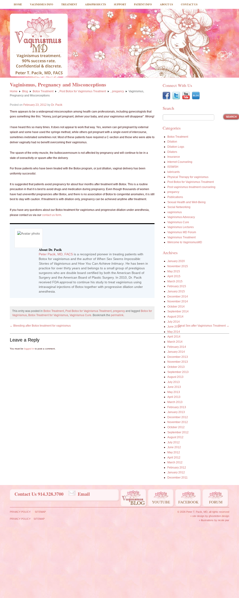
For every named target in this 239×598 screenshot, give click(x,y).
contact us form (51, 215)
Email (84, 494)
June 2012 (174, 447)
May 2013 (173, 392)
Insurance (173, 156)
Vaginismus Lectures (180, 227)
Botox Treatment (43, 91)
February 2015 (176, 286)
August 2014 (175, 316)
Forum (215, 501)
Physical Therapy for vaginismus (187, 177)
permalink (117, 315)
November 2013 (177, 361)
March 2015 (175, 281)
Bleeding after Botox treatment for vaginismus (40, 325)
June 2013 (174, 387)
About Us (166, 4)
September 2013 (178, 372)
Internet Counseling (179, 162)
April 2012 (173, 457)
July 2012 (173, 442)
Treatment (69, 4)
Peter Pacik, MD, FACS (56, 254)
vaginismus (174, 212)
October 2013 (176, 367)
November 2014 (177, 301)
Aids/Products (95, 4)
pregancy (118, 91)
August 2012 (175, 437)
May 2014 (173, 331)
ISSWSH (172, 166)
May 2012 (173, 452)
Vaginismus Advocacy (181, 217)
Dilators (172, 152)
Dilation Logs (175, 146)
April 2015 (173, 276)
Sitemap (40, 511)
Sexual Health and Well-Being (186, 202)
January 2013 (176, 412)
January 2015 (176, 291)
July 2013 (173, 382)
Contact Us (189, 4)
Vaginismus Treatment (181, 237)
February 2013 (176, 407)
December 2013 (177, 357)
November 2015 (177, 266)
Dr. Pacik (56, 104)
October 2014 (176, 306)
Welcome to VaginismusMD (184, 242)
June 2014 (174, 326)
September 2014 (178, 311)
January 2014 (176, 351)
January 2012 (176, 472)
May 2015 (173, 271)
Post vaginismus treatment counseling (191, 187)
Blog (25, 91)
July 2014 (173, 321)
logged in (29, 348)
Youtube (161, 501)
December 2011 (177, 477)
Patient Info (143, 4)
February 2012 (176, 467)
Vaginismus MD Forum (181, 232)
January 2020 (176, 261)
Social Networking (178, 207)
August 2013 (175, 377)
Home (18, 4)
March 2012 (175, 462)
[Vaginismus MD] (39, 45)
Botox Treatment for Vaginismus (48, 315)
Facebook (188, 501)
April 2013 (173, 397)
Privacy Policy (20, 511)
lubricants (173, 172)
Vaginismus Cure (80, 315)
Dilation (172, 141)
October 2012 (176, 427)
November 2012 (177, 422)
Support (120, 4)
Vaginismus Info (41, 4)
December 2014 (177, 296)
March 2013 (175, 402)
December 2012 (177, 417)
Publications (175, 197)
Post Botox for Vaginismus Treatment (83, 91)
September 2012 (178, 432)
